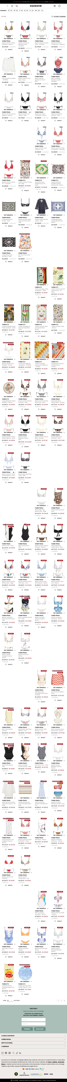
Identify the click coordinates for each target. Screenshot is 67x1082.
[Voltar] (7, 6)
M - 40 (26, 10)
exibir (4, 1000)
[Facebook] (6, 1053)
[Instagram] (2, 1053)
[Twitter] (13, 1053)
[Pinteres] (9, 1053)
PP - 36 (16, 10)
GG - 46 (37, 10)
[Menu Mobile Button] (12, 6)
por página (17, 1000)
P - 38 (21, 10)
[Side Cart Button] (59, 6)
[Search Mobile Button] (17, 6)
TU (42, 10)
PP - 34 (10, 10)
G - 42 (31, 10)
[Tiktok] (17, 1053)
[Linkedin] (20, 1053)
